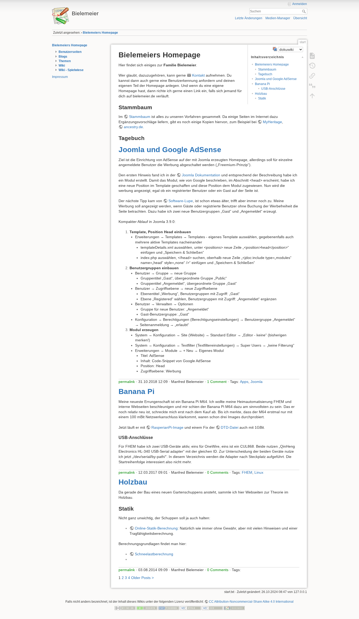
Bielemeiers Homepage (100, 32)
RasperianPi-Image (167, 427)
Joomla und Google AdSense (276, 79)
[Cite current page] (312, 86)
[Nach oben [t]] (312, 96)
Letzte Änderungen (248, 18)
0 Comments (217, 472)
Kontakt (198, 75)
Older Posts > (142, 578)
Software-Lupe (180, 201)
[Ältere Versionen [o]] (312, 66)
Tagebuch (265, 74)
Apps (244, 382)
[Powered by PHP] (168, 608)
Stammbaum (267, 69)
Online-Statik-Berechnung (156, 528)
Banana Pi (262, 84)
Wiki (62, 65)
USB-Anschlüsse (273, 89)
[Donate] (146, 608)
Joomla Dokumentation (201, 175)
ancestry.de (133, 127)
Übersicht (300, 18)
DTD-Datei (229, 427)
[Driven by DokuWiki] (234, 608)
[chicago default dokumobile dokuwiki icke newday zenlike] (288, 49)
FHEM (247, 472)
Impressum (60, 77)
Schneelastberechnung (154, 554)
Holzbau (261, 94)
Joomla (256, 382)
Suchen (304, 11)
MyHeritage (272, 122)
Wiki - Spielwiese (71, 70)
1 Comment (217, 382)
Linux (258, 472)
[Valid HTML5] (190, 608)
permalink (127, 382)
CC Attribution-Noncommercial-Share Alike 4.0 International (251, 601)
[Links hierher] (312, 76)
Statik (262, 98)
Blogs (63, 56)
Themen (65, 61)
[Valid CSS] (212, 608)
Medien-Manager (277, 18)
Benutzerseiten (70, 52)
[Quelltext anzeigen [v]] (312, 56)
